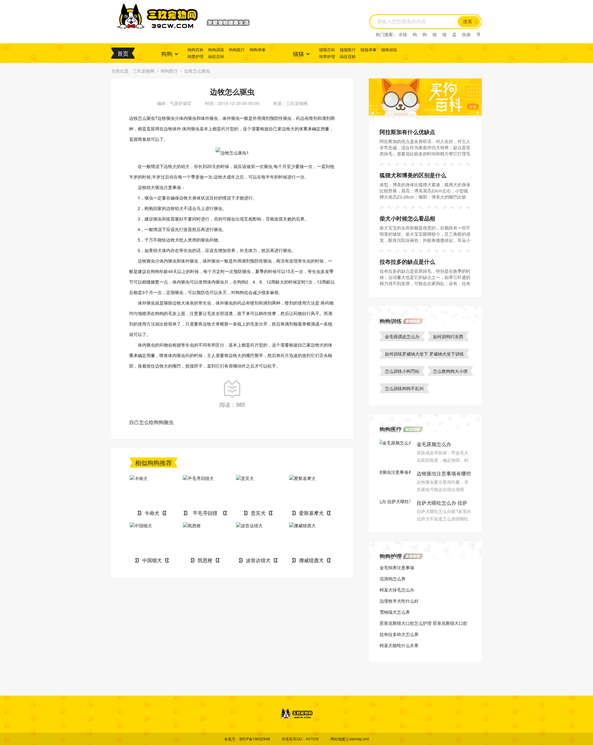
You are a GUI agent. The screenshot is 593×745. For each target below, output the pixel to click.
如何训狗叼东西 (448, 336)
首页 (122, 53)
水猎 (402, 34)
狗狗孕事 (258, 50)
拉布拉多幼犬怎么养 (399, 634)
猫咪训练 (389, 50)
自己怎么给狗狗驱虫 (151, 422)
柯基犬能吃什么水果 (399, 645)
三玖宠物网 (143, 71)
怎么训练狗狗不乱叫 (404, 388)
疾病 (466, 34)
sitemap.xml (359, 738)
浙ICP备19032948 (254, 738)
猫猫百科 (327, 50)
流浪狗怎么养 (393, 578)
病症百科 (216, 56)
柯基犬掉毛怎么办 (397, 590)
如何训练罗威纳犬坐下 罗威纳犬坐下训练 (424, 354)
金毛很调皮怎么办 (402, 336)
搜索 (467, 21)
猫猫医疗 (348, 50)
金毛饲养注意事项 (397, 567)
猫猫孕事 (368, 50)
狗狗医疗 (237, 50)
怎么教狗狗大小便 (450, 371)
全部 (473, 106)
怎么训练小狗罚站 (402, 371)
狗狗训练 (216, 50)
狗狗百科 (195, 50)
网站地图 (337, 738)
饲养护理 (195, 56)
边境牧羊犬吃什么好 (399, 601)
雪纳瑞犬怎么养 (395, 612)
